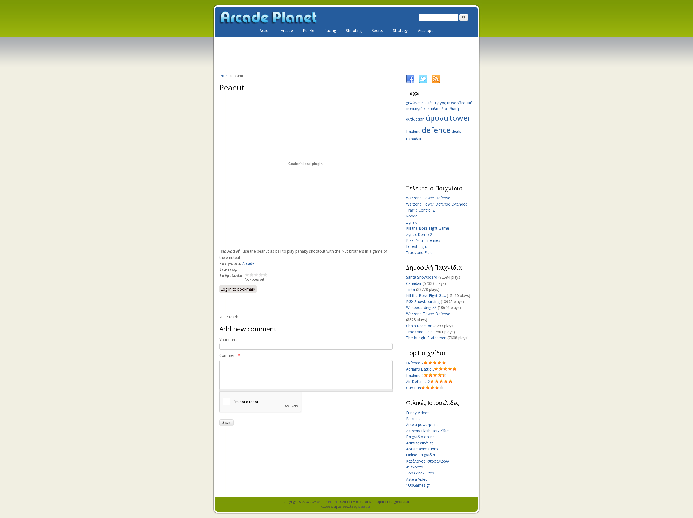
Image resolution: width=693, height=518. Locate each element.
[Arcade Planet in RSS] (436, 81)
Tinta (410, 289)
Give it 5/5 (265, 275)
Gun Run (413, 387)
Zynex (411, 222)
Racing (330, 30)
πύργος (439, 102)
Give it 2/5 (251, 275)
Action (265, 30)
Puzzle (308, 30)
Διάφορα (425, 30)
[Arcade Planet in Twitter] (423, 81)
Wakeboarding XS (421, 307)
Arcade (287, 30)
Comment (229, 355)
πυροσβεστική (459, 102)
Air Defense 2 (418, 381)
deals (456, 131)
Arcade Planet (327, 502)
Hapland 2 (415, 375)
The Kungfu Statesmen (426, 337)
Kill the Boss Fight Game (427, 228)
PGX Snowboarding (423, 301)
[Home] (268, 18)
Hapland (413, 131)
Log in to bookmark (238, 289)
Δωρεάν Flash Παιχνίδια (427, 430)
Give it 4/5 (261, 275)
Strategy (400, 30)
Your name (228, 339)
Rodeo (412, 216)
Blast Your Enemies (423, 240)
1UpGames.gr (418, 485)
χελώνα (413, 102)
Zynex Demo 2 (419, 234)
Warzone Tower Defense (428, 197)
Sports (377, 30)
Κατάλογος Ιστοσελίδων (427, 461)
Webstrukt (365, 506)
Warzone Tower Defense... (429, 313)
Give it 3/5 (256, 275)
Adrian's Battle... (420, 369)
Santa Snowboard (421, 277)
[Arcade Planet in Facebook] (410, 81)
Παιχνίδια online (420, 436)
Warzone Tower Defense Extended (437, 204)
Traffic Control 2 (420, 210)
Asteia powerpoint (422, 424)
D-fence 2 (414, 362)
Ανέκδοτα (414, 467)
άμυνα (437, 118)
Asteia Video (417, 479)
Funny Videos (417, 412)
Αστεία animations (422, 448)
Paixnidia (413, 418)
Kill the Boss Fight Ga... (426, 295)
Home (225, 76)
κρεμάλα (431, 108)
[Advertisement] (346, 54)
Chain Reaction (419, 325)
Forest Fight (416, 246)
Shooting (354, 30)
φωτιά (426, 102)
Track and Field (419, 252)
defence (436, 130)
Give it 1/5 (247, 275)
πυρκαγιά (414, 108)
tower (459, 118)
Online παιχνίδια (420, 454)
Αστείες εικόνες (419, 443)
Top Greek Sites (420, 473)
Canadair (413, 138)
